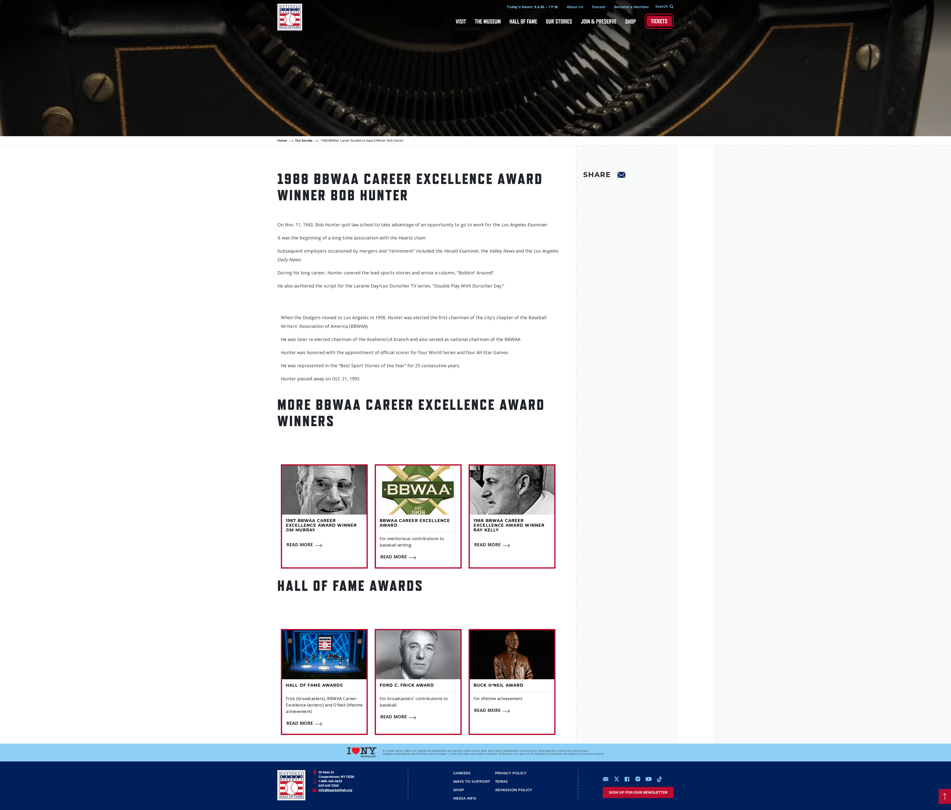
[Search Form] (661, 6)
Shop (630, 21)
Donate (599, 7)
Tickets (659, 21)
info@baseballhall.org (335, 790)
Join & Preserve (598, 21)
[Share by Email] (621, 175)
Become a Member (631, 7)
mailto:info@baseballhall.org (606, 779)
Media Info (464, 799)
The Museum (488, 21)
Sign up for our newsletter (638, 792)
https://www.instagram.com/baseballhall (638, 779)
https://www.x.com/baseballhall (616, 778)
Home (282, 140)
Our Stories (559, 21)
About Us (575, 7)
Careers (462, 773)
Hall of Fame (523, 21)
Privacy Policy (511, 773)
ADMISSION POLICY (513, 790)
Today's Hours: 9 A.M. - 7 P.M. (533, 6)
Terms (501, 782)
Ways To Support (471, 782)
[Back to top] (945, 796)
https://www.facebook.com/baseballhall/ (627, 779)
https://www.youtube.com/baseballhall (649, 779)
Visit (461, 21)
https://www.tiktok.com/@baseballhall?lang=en (659, 779)
